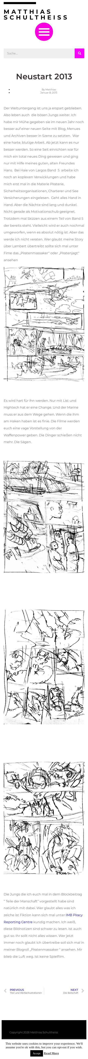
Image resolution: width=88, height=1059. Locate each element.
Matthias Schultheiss (36, 14)
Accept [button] (37, 1053)
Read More (51, 1053)
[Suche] (79, 53)
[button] (44, 32)
